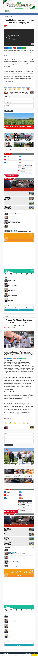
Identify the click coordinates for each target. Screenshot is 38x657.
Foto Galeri (5, 12)
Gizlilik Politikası (30, 653)
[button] (32, 211)
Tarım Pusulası (8, 84)
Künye (26, 653)
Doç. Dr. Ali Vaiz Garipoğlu (12, 225)
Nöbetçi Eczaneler (21, 12)
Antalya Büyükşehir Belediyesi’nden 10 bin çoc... (18, 476)
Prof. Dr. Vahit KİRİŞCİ (12, 285)
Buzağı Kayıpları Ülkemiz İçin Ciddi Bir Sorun (16, 213)
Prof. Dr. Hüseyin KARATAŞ (13, 231)
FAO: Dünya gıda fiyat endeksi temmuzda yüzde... (18, 484)
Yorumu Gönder (8, 110)
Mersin (5, 26)
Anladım (33, 655)
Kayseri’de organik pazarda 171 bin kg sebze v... (8, 484)
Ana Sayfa (6, 16)
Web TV (9, 12)
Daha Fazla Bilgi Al (24, 655)
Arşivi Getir (19, 309)
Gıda (10, 316)
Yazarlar (13, 12)
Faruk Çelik (10, 300)
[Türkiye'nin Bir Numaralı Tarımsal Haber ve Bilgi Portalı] (7, 11)
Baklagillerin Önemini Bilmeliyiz (14, 217)
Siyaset (11, 16)
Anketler (16, 12)
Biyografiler (26, 12)
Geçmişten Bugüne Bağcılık (13, 222)
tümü (33, 612)
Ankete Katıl (19, 575)
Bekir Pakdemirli (11, 290)
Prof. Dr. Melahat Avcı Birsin (13, 216)
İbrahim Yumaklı (11, 280)
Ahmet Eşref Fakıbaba (12, 295)
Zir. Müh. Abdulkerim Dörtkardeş (14, 221)
